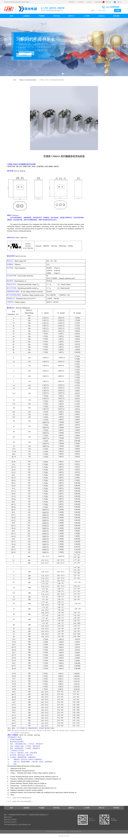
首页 (14, 80)
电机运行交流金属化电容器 (28, 80)
